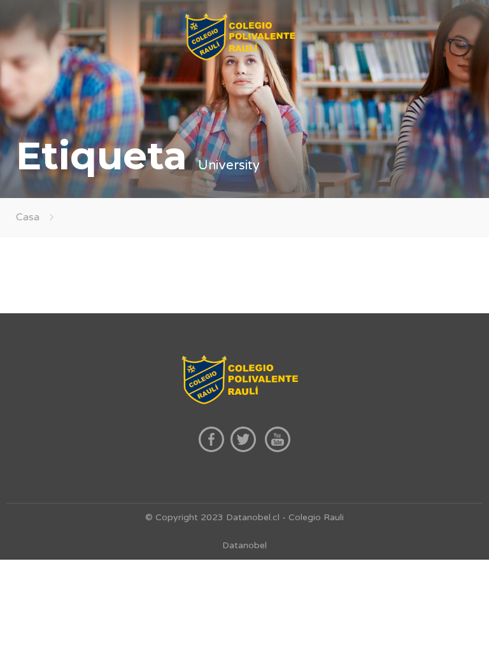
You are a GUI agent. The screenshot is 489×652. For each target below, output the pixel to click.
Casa (27, 217)
